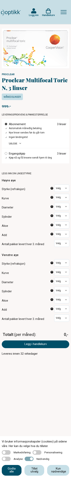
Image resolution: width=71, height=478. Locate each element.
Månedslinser (12, 97)
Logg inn (33, 15)
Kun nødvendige (58, 470)
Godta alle (12, 470)
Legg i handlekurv (35, 344)
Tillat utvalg (34, 470)
